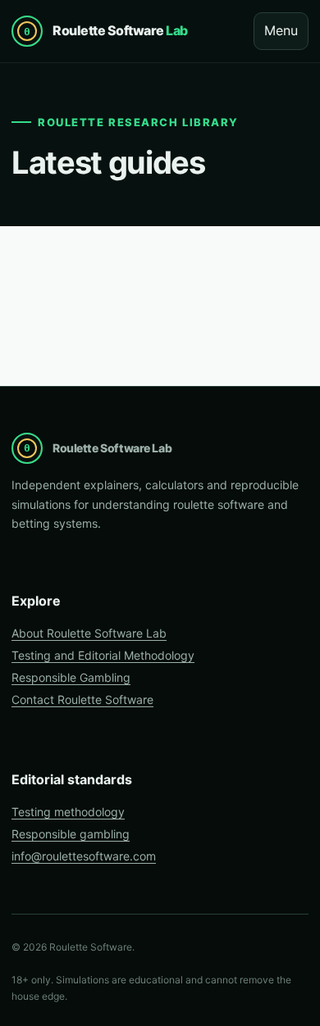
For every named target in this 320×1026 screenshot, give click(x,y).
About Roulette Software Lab (89, 633)
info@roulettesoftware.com (83, 856)
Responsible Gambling (70, 677)
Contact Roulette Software (82, 699)
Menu (281, 30)
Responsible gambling (70, 834)
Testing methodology (68, 812)
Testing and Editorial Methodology (102, 655)
